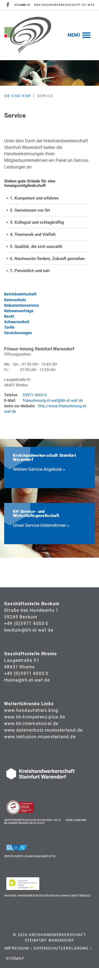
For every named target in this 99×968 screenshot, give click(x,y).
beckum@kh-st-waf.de (28, 630)
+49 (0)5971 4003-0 (26, 623)
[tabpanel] (49, 73)
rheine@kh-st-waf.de (27, 680)
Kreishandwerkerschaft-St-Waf (64, 4)
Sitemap (15, 958)
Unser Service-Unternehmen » (41, 525)
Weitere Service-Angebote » (39, 469)
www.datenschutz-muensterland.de (43, 730)
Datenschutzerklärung (61, 948)
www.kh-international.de (31, 723)
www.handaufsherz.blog (31, 710)
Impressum (16, 948)
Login (25, 4)
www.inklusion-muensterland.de (40, 736)
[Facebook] (8, 5)
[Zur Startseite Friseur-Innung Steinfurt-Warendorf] (27, 35)
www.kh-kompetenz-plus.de (34, 717)
